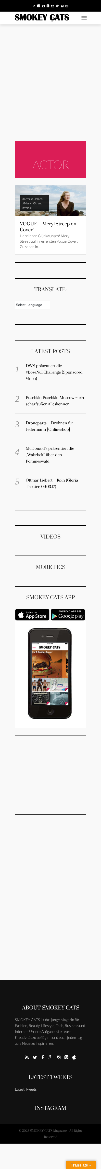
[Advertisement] (50, 82)
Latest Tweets (50, 1077)
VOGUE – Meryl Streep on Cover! (48, 227)
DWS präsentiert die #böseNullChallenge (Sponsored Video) (54, 372)
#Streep (37, 203)
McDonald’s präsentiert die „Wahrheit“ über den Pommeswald (50, 455)
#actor (26, 199)
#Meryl (27, 203)
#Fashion (36, 199)
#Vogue (27, 208)
